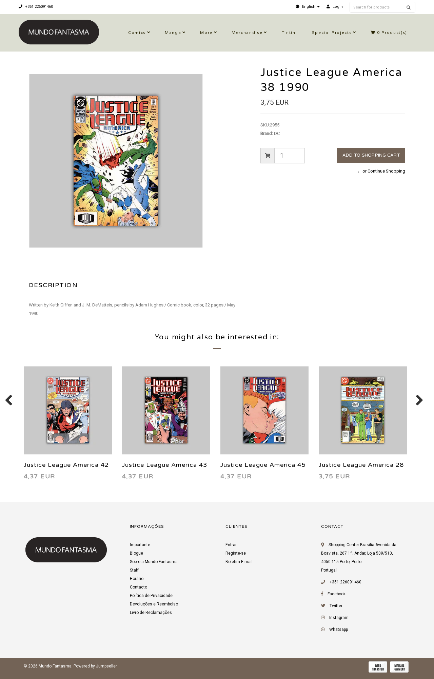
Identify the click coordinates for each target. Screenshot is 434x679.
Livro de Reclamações (151, 612)
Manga (173, 33)
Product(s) (392, 33)
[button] (308, 6)
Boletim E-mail (239, 561)
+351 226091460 (38, 6)
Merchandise (247, 33)
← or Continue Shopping (381, 171)
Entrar (231, 544)
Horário (136, 578)
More (206, 33)
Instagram (339, 617)
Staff (134, 570)
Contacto (138, 587)
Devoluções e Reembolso (154, 604)
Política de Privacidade (151, 595)
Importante (140, 544)
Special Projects (332, 33)
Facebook (337, 594)
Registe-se (235, 553)
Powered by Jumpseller (95, 666)
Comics (137, 33)
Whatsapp (338, 629)
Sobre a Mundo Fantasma (154, 561)
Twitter (336, 605)
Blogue (136, 553)
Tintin (289, 33)
